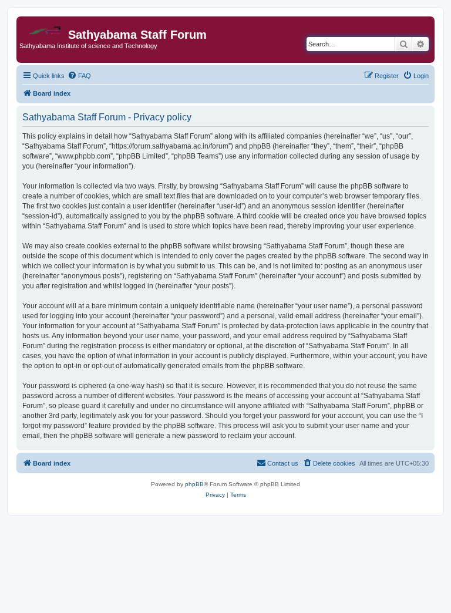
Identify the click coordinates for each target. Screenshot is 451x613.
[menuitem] (79, 76)
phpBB (194, 484)
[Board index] (43, 27)
